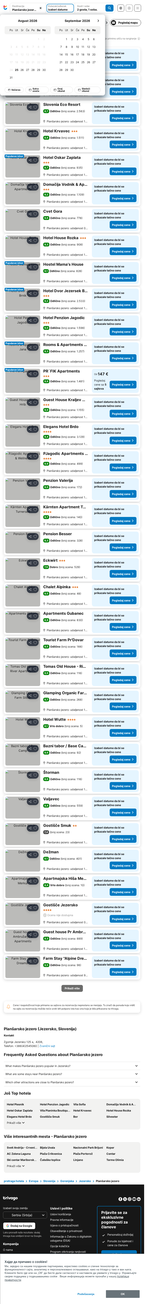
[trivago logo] (5, 8)
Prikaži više (14, 1122)
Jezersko (85, 1181)
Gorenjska (67, 1181)
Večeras (15, 89)
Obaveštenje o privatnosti (66, 1231)
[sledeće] (98, 20)
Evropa (33, 1181)
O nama (8, 1249)
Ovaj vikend (61, 89)
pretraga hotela (14, 1181)
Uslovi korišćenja (60, 1214)
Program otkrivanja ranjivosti (68, 1251)
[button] (28, 8)
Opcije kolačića (59, 1246)
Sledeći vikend (86, 89)
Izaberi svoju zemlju (15, 1208)
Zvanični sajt (47, 1046)
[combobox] (28, 8)
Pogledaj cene (121, 65)
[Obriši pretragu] (40, 8)
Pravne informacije (61, 1219)
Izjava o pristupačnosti (64, 1225)
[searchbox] (27, 10)
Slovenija (49, 1181)
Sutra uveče (36, 89)
